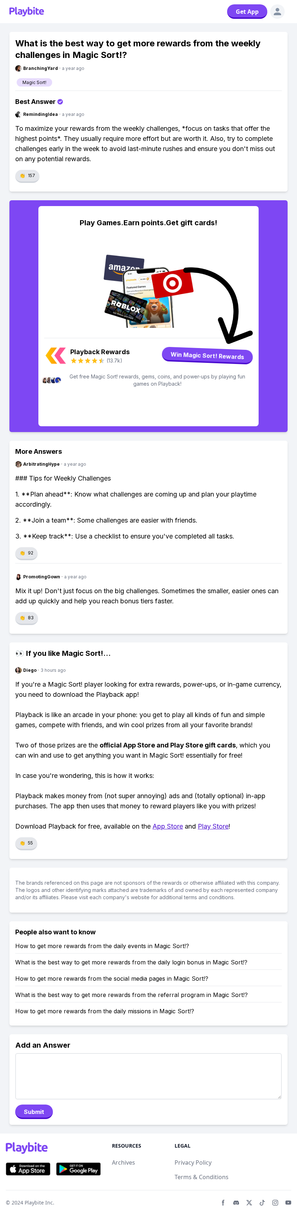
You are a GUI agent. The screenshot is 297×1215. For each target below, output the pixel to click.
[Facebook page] (223, 1203)
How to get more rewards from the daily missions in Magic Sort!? (104, 1011)
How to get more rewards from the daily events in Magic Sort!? (102, 946)
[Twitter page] (249, 1203)
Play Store (213, 826)
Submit (34, 1111)
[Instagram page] (275, 1203)
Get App (247, 12)
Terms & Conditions (202, 1177)
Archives (123, 1162)
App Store (167, 826)
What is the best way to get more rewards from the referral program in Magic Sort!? (131, 994)
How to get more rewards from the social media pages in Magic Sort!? (111, 978)
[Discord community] (236, 1203)
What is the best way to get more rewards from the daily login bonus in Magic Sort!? (131, 962)
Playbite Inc (39, 1202)
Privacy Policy (193, 1162)
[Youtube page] (288, 1203)
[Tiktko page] (262, 1203)
